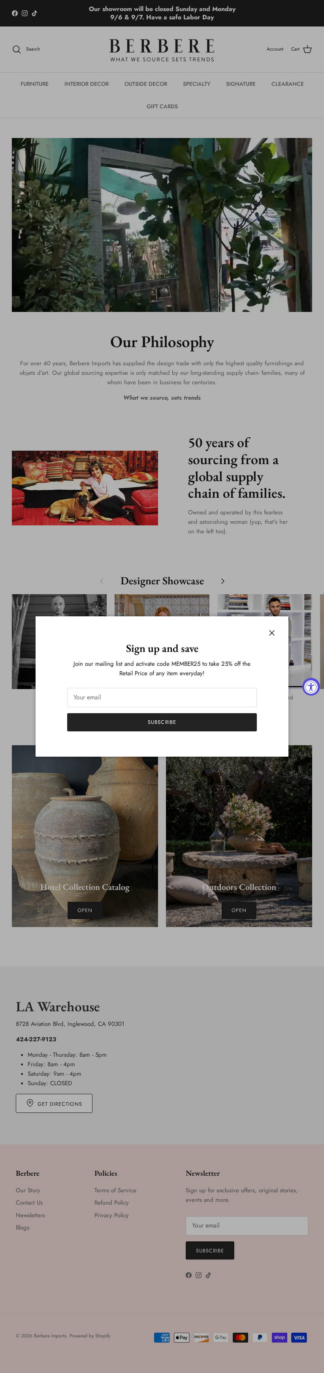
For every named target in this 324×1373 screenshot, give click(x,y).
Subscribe (162, 722)
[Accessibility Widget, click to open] (311, 686)
